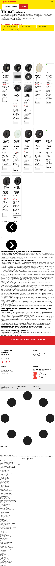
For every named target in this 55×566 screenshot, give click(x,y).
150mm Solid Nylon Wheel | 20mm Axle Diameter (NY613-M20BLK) (27, 96)
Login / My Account (6, 370)
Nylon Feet (3, 545)
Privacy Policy (4, 388)
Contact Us (4, 373)
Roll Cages (3, 551)
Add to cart (5, 86)
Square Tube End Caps (6, 537)
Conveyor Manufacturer (7, 509)
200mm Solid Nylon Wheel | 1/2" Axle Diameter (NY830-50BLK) (27, 142)
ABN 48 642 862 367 (21, 386)
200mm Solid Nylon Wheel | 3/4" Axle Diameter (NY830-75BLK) (49, 142)
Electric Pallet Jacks (5, 512)
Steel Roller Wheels (5, 528)
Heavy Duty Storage (5, 493)
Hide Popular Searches (6, 547)
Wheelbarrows (4, 489)
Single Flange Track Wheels (8, 527)
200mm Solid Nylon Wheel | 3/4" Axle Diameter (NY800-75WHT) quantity (38, 93)
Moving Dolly (3, 513)
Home (3, 19)
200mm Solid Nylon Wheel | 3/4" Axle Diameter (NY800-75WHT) (38, 76)
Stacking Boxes (4, 497)
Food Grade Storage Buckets (8, 501)
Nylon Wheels (4, 524)
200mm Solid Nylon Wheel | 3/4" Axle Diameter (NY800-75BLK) (49, 76)
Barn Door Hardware (6, 561)
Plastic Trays (3, 492)
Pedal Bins (3, 557)
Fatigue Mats (4, 553)
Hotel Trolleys (4, 474)
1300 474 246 (9, 357)
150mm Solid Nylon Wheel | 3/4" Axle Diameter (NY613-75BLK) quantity (16, 113)
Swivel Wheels (4, 522)
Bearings (2, 531)
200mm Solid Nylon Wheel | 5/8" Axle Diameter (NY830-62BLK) (38, 142)
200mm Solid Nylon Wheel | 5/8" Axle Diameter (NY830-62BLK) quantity (38, 159)
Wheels (8, 19)
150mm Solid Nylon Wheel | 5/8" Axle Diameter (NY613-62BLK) (5, 76)
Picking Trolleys (4, 486)
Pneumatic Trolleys (5, 484)
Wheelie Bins (4, 554)
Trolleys (2, 469)
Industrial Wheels (5, 519)
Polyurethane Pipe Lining (7, 462)
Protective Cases (5, 504)
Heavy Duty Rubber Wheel (7, 523)
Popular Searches (5, 546)
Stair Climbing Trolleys (6, 473)
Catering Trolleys (5, 478)
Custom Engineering (39, 353)
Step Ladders (4, 543)
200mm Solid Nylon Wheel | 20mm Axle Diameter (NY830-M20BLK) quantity (5, 207)
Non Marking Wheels (6, 518)
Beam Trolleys (4, 482)
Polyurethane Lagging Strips (8, 466)
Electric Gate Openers (6, 562)
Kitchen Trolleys (4, 477)
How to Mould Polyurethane (8, 467)
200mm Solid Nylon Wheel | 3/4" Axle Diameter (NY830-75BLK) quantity (49, 158)
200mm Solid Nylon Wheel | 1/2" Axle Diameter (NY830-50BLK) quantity (27, 159)
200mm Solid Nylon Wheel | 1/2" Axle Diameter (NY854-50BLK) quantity (16, 208)
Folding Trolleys (4, 481)
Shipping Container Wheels (8, 526)
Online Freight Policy (37, 388)
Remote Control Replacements (9, 564)
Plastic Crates (4, 496)
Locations (35, 354)
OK (27, 459)
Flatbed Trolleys (4, 485)
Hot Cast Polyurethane (6, 463)
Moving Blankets (5, 515)
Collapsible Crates (5, 503)
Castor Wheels (4, 516)
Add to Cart (5, 101)
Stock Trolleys (4, 480)
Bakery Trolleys (4, 475)
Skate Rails (3, 534)
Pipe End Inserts (4, 535)
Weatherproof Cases (6, 542)
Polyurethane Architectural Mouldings (11, 465)
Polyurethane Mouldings (7, 461)
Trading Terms (36, 386)
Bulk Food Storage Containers (8, 500)
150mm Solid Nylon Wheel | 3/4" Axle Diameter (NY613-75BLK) (16, 96)
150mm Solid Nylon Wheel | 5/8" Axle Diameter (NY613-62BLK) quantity (5, 92)
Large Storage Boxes (6, 494)
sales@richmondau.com (11, 358)
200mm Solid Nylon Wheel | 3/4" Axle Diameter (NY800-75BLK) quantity (49, 93)
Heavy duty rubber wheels (41, 285)
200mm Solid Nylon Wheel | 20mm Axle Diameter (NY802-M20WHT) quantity (16, 161)
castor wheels (37, 262)
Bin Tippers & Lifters (5, 556)
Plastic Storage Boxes (6, 490)
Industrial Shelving (5, 549)
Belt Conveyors (4, 507)
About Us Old (36, 355)
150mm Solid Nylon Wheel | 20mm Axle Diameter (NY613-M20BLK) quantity (27, 113)
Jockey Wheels (4, 530)
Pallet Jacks (3, 511)
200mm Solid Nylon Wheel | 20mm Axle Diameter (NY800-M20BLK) (6, 142)
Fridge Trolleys (4, 471)
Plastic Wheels (4, 520)
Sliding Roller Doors (5, 560)
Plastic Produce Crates (6, 499)
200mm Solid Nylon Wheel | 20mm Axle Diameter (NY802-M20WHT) (17, 142)
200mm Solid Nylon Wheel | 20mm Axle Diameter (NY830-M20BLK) (6, 190)
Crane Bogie (3, 539)
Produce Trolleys (4, 470)
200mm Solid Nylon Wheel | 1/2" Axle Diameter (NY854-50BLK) (17, 190)
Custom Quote (5, 369)
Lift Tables (3, 550)
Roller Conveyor (4, 508)
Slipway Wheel (4, 538)
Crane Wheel (3, 541)
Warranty (19, 388)
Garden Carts (3, 488)
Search (24, 6)
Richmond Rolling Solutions (19, 253)
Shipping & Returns (7, 371)
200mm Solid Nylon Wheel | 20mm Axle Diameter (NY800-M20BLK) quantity (5, 159)
